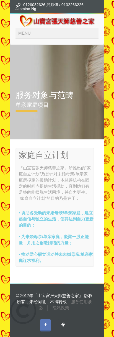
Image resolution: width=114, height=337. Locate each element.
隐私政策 (61, 307)
